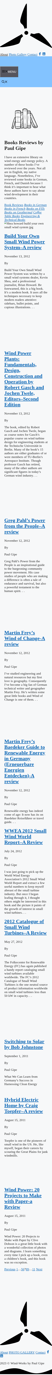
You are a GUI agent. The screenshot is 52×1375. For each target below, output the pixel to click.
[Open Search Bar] (4, 82)
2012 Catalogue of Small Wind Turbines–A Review (25, 927)
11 (33, 1269)
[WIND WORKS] (9, 65)
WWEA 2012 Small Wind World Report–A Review (25, 836)
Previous (9, 1269)
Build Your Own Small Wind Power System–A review (24, 241)
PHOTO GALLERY (22, 1352)
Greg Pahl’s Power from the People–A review (24, 526)
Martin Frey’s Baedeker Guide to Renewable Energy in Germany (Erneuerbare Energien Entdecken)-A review (24, 761)
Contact (32, 54)
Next (39, 1269)
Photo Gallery (18, 54)
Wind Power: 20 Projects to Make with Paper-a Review (23, 1198)
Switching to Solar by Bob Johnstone (24, 1044)
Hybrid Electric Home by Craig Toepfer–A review (23, 1105)
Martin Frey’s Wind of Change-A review (24, 638)
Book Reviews (13, 205)
